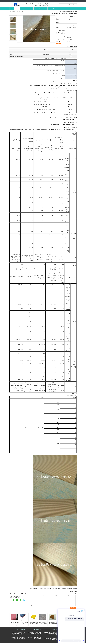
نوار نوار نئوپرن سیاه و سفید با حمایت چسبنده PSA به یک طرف (35, 635)
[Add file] (83, 640)
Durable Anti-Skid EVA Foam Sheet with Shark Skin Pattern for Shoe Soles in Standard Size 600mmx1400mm (33, 623)
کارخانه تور (30, 8)
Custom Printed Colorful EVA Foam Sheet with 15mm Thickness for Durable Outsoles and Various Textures (42, 623)
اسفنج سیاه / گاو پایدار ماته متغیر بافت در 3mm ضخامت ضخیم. (50, 639)
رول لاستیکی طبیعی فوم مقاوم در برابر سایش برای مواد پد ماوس (34, 638)
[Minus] (59, 611)
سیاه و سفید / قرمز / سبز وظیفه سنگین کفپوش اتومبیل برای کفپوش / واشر (50, 633)
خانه (11, 8)
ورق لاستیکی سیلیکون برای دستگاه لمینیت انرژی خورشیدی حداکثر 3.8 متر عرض (17, 635)
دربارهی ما (23, 8)
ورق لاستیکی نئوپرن (36, 629)
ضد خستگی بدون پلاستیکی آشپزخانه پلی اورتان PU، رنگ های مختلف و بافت (34, 633)
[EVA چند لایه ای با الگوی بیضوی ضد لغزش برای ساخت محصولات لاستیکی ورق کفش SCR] (23, 617)
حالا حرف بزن (51, 8)
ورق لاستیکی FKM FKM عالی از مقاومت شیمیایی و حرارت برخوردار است (18, 638)
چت (58, 43)
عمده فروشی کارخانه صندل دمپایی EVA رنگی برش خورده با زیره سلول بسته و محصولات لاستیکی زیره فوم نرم (14, 623)
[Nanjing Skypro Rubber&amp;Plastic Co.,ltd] (16, 4)
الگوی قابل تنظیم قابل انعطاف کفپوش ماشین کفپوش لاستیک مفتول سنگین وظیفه (50, 635)
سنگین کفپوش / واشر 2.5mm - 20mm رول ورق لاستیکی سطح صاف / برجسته (18, 633)
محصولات (17, 8)
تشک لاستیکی (54, 629)
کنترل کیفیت (37, 8)
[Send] (59, 640)
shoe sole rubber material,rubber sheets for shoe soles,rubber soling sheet (56, 588)
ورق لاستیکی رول (21, 629)
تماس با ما (44, 8)
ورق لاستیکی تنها (20, 11)
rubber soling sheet (34, 588)
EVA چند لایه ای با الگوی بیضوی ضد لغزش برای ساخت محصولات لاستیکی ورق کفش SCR (23, 622)
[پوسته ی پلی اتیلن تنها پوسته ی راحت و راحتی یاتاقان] (13, 19)
